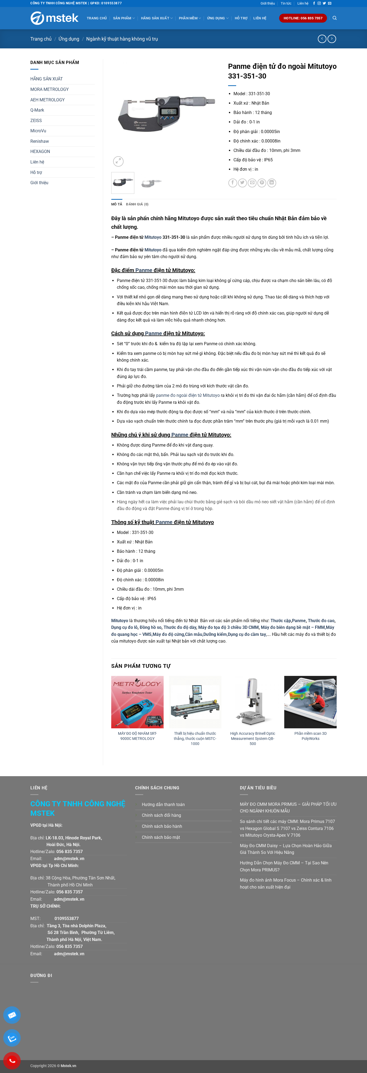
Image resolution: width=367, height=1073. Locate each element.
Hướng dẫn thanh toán (163, 804)
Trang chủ (97, 18)
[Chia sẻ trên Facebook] (232, 183)
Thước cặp (281, 620)
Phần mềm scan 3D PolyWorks (310, 736)
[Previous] (120, 113)
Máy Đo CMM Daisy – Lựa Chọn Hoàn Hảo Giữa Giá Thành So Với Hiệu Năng (286, 849)
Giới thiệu (268, 3)
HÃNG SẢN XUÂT (46, 78)
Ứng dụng (216, 18)
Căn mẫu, (194, 634)
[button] (118, 161)
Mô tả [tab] (116, 204)
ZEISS (36, 120)
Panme (143, 270)
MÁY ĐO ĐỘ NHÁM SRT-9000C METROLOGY (137, 736)
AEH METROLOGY (47, 99)
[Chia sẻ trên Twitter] (242, 183)
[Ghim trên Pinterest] (261, 183)
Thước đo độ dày (180, 627)
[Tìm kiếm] (335, 18)
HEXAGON (40, 151)
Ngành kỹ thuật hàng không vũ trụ (122, 39)
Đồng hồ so (150, 627)
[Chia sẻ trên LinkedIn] (271, 183)
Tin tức (286, 3)
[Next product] (322, 39)
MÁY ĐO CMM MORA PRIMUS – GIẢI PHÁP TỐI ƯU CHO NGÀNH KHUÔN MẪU (288, 808)
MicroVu (38, 130)
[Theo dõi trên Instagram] (319, 3)
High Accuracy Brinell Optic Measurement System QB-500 (252, 738)
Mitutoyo (152, 237)
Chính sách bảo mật (161, 837)
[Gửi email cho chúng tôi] (329, 3)
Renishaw (39, 141)
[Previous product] (332, 39)
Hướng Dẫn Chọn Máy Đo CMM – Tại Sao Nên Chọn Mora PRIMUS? (284, 866)
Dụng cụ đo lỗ (124, 627)
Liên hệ (302, 3)
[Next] (211, 113)
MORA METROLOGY (49, 89)
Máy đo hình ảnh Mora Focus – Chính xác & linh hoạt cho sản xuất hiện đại (286, 884)
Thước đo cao (321, 620)
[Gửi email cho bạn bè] (252, 183)
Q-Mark (37, 110)
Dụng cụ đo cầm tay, (247, 634)
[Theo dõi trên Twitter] (324, 3)
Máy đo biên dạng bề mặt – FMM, (293, 627)
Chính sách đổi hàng (161, 815)
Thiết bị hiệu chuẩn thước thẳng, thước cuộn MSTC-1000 (195, 738)
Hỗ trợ (241, 18)
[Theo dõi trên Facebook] (314, 3)
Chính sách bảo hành (162, 826)
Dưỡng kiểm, (215, 634)
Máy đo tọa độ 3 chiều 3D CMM (228, 627)
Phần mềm (188, 18)
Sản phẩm (122, 18)
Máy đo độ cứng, (169, 634)
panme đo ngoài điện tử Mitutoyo (188, 395)
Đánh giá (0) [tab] (137, 204)
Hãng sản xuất (155, 18)
